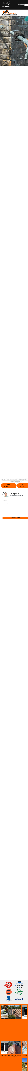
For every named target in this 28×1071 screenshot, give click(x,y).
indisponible (5, 3)
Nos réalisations (8, 485)
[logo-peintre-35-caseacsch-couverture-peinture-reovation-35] (9, 13)
